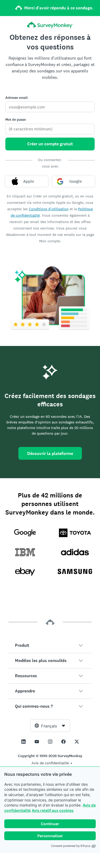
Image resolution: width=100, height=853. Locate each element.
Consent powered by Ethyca (70, 846)
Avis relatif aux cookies (53, 810)
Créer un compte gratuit (50, 144)
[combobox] (50, 725)
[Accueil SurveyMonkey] (50, 24)
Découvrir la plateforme (50, 453)
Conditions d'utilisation (49, 209)
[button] (50, 645)
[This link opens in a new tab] (23, 741)
